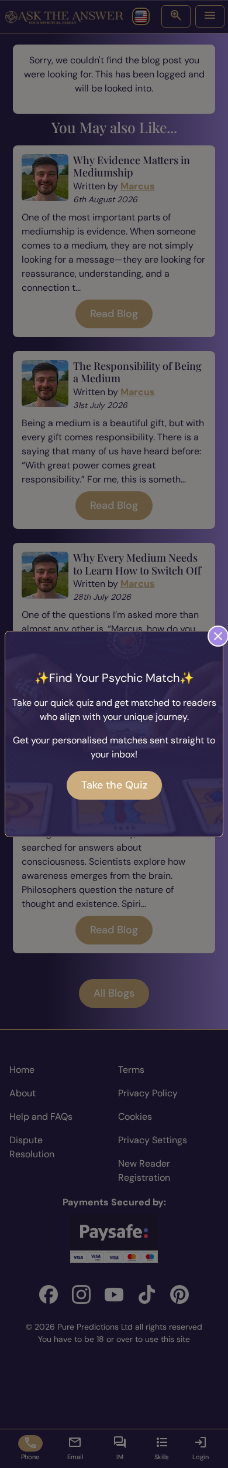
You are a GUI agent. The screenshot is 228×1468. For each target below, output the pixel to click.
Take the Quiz (114, 785)
